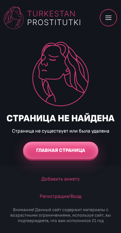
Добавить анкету (60, 179)
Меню (108, 17)
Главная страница (60, 150)
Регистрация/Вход (60, 196)
